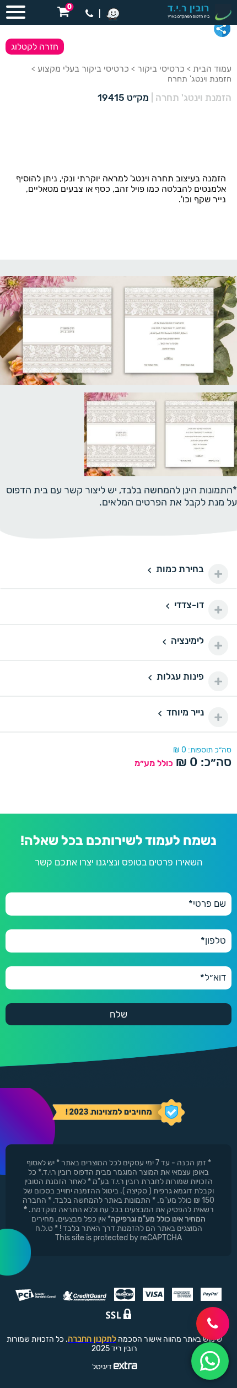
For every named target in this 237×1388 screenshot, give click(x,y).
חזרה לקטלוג (34, 46)
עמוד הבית (212, 68)
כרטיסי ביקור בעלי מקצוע (83, 68)
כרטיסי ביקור (161, 68)
